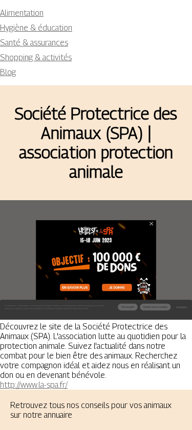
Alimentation (22, 13)
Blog (8, 72)
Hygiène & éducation (36, 28)
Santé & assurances (34, 42)
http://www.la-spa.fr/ (34, 385)
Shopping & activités (36, 57)
